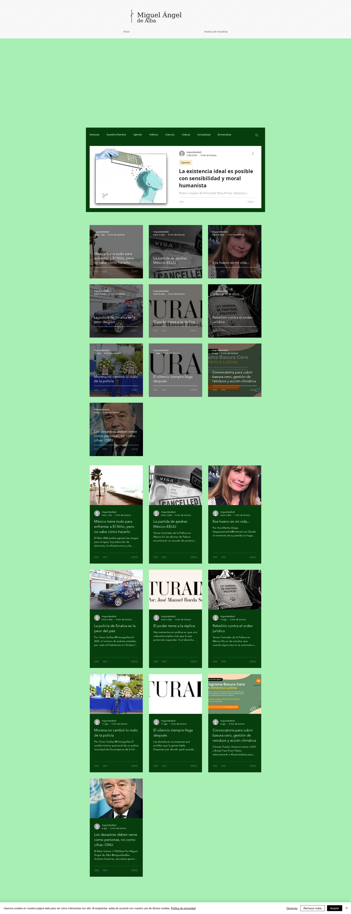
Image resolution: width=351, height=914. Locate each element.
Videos (186, 134)
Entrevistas (224, 134)
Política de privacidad (183, 908)
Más (240, 134)
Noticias (94, 134)
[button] (256, 135)
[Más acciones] (254, 153)
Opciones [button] (291, 908)
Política (153, 134)
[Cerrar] (346, 908)
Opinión (137, 134)
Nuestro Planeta (116, 134)
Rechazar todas (312, 908)
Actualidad (203, 134)
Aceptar (334, 908)
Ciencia (169, 134)
